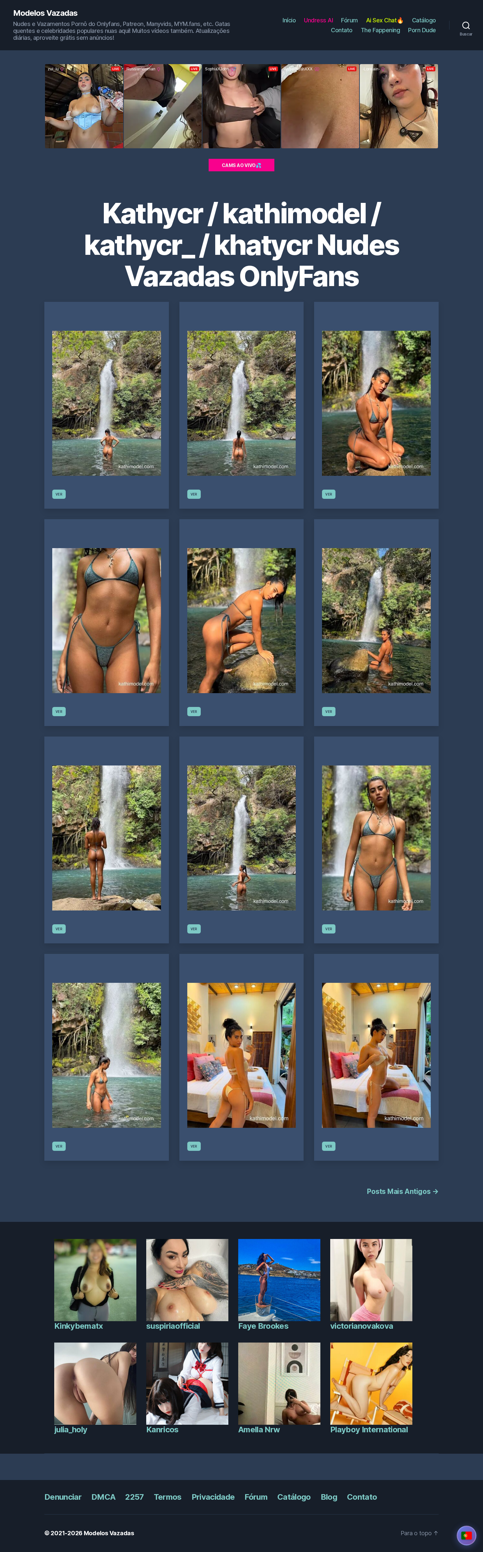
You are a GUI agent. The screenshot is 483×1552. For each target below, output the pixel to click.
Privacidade (213, 1497)
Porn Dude (422, 30)
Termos (168, 1497)
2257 (134, 1497)
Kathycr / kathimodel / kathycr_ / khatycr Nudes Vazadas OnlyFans (241, 245)
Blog (329, 1497)
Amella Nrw (259, 1429)
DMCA (103, 1497)
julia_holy (70, 1429)
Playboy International (369, 1429)
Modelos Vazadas (45, 13)
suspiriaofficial (173, 1326)
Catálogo (424, 20)
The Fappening (380, 30)
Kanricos (162, 1429)
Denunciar (62, 1497)
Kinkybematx (78, 1326)
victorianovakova (361, 1326)
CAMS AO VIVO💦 (241, 165)
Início (289, 20)
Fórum (349, 20)
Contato (342, 30)
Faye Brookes (263, 1326)
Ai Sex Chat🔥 (385, 20)
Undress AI (318, 20)
